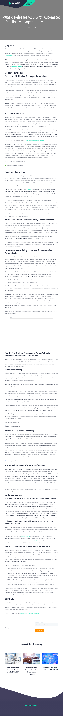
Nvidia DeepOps (25, 536)
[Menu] (60, 3)
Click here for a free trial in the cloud (29, 613)
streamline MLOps (10, 55)
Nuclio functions (38, 540)
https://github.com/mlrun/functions (35, 140)
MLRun (29, 189)
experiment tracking (16, 66)
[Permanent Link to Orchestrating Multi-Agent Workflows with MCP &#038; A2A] (50, 662)
